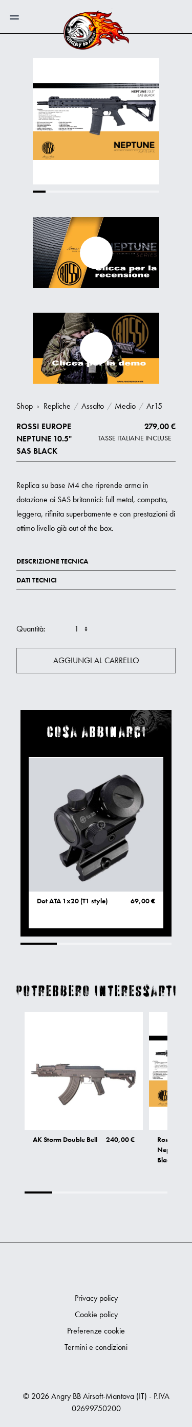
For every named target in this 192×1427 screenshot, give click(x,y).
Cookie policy (96, 1314)
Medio (125, 406)
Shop (24, 406)
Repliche (57, 406)
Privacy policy (96, 1298)
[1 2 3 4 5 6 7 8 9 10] (74, 629)
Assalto (92, 406)
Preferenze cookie (96, 1330)
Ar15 (154, 406)
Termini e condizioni (96, 1347)
